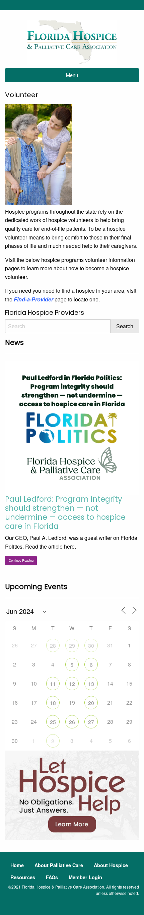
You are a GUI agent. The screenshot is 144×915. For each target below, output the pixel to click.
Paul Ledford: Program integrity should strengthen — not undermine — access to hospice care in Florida (65, 513)
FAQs (52, 877)
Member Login (85, 877)
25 (53, 722)
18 (53, 703)
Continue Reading (21, 560)
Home (17, 865)
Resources (22, 877)
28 (53, 645)
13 (91, 684)
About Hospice (111, 865)
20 (91, 703)
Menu (72, 74)
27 (91, 722)
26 (72, 722)
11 (53, 684)
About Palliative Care (58, 865)
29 (72, 645)
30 (91, 645)
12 (72, 684)
